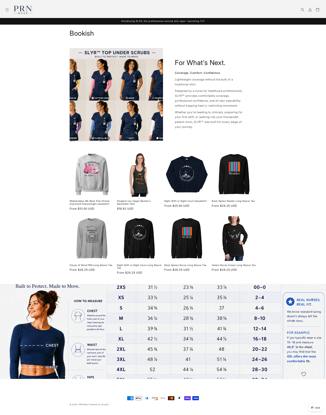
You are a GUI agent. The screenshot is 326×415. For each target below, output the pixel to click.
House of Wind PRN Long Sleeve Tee (91, 265)
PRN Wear (83, 404)
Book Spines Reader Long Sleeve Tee (233, 201)
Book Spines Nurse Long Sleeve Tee (185, 265)
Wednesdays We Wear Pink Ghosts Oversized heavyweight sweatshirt (90, 202)
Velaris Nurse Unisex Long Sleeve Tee (234, 265)
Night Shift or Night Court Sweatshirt (185, 201)
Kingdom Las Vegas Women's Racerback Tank (134, 202)
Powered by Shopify (99, 404)
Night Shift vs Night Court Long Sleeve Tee (139, 266)
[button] (7, 9)
